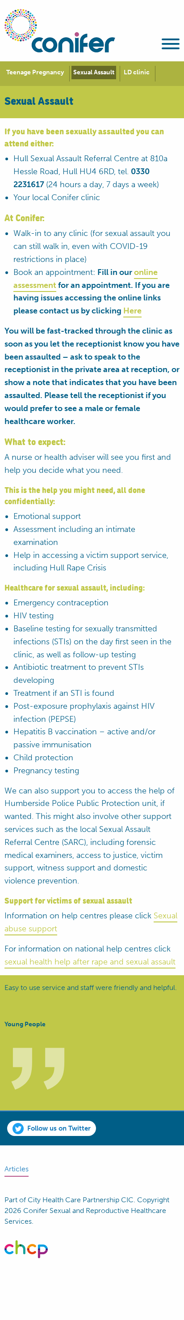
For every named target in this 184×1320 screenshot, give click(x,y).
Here (132, 311)
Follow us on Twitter (59, 1128)
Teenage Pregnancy (35, 72)
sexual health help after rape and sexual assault (90, 962)
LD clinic (137, 72)
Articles (16, 1169)
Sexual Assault (93, 72)
